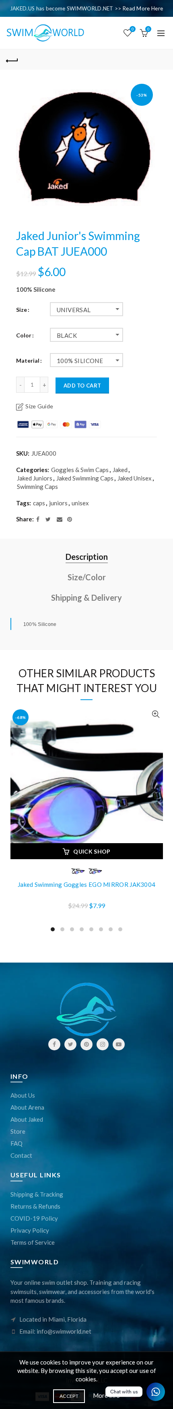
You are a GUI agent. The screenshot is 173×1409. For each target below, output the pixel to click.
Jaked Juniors (34, 478)
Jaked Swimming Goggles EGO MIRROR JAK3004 (86, 884)
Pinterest (86, 1044)
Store (17, 1131)
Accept (69, 1396)
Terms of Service (32, 1242)
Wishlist (133, 29)
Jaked (120, 469)
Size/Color (87, 577)
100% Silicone (80, 360)
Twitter (70, 1044)
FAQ (16, 1143)
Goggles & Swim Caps (80, 469)
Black (67, 335)
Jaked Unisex (134, 478)
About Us (22, 1095)
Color (23, 335)
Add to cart (82, 385)
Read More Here (143, 8)
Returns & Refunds (35, 1206)
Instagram (103, 1044)
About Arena (27, 1107)
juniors (58, 503)
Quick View (156, 714)
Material (27, 360)
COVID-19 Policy (34, 1218)
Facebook (54, 1044)
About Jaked (26, 1119)
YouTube (119, 1044)
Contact (21, 1155)
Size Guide (39, 406)
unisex (80, 503)
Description (87, 556)
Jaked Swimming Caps (84, 478)
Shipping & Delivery (86, 597)
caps (39, 503)
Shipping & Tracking (36, 1194)
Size (21, 310)
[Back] (12, 60)
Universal (74, 309)
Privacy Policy (29, 1230)
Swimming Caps (37, 486)
